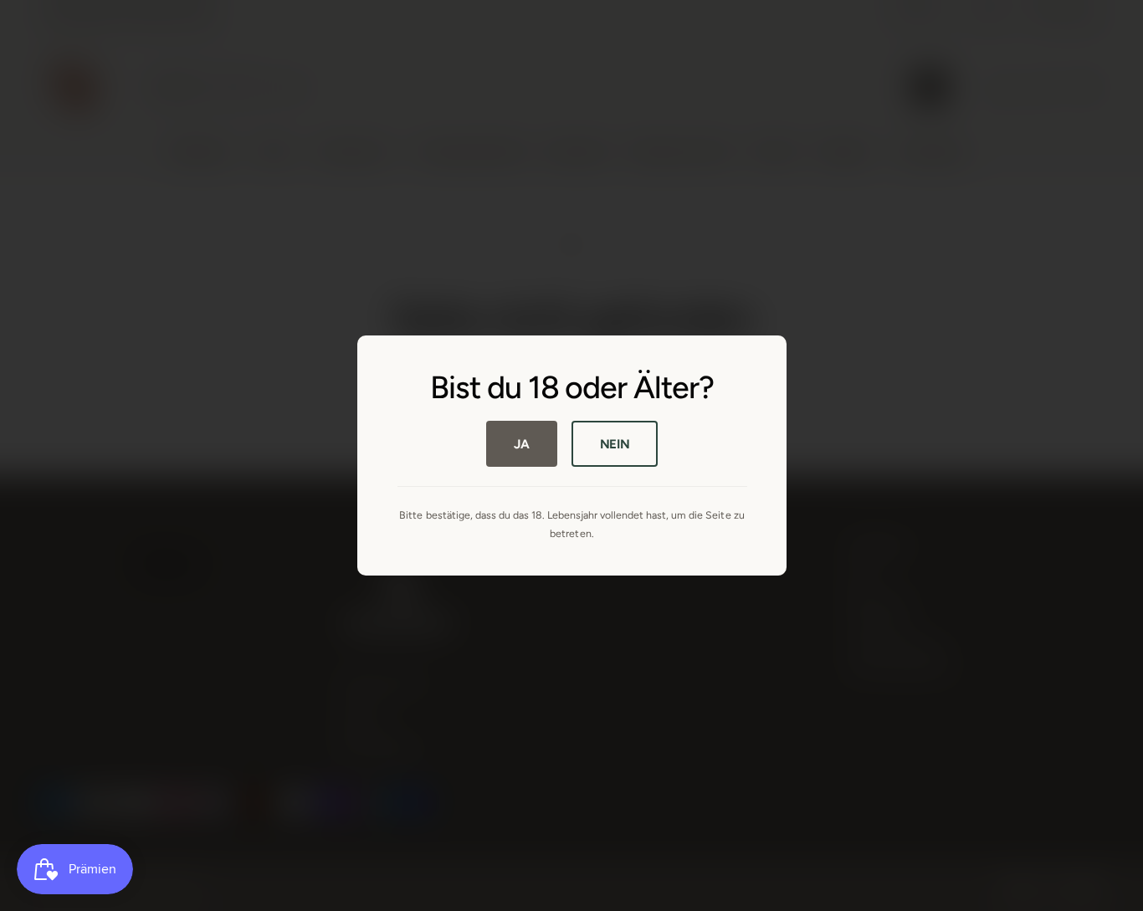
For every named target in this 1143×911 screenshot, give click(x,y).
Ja (522, 444)
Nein (614, 444)
